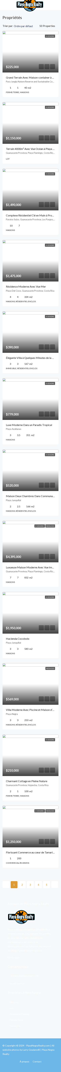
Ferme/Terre (16, 1020)
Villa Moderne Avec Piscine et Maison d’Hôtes (33, 709)
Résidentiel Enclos (19, 1014)
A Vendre (50, 36)
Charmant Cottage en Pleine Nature (26, 781)
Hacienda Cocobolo (17, 638)
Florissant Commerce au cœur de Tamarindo (31, 852)
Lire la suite (14, 957)
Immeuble (15, 1025)
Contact (37, 1061)
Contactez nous (16, 983)
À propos (24, 1061)
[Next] (54, 884)
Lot (11, 1008)
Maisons (14, 1002)
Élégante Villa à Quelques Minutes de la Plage (32, 357)
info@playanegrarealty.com (25, 975)
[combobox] (26, 26)
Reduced (50, 526)
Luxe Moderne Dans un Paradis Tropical (29, 424)
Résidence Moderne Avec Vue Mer (26, 286)
